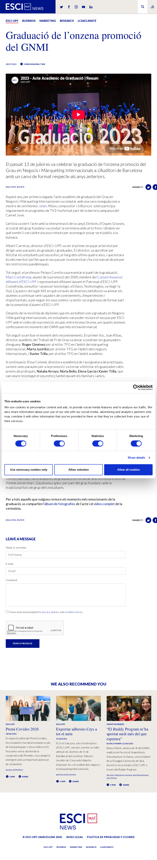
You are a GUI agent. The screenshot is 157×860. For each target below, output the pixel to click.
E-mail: (9, 563)
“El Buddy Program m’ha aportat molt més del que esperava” (127, 733)
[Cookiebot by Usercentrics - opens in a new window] (136, 387)
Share (24, 776)
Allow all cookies (128, 469)
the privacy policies (48, 612)
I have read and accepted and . (46, 612)
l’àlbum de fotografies (59, 504)
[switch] (59, 443)
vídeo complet (104, 504)
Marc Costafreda (18, 277)
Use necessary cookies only (28, 469)
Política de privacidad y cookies (111, 837)
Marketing (47, 20)
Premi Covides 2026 (22, 729)
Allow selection (78, 469)
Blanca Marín (114, 743)
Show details (136, 457)
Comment (11, 580)
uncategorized (115, 724)
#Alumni (11, 186)
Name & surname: (16, 547)
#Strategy (18, 770)
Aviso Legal (74, 837)
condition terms (74, 612)
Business (29, 20)
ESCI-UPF (12, 20)
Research (67, 20)
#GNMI (20, 186)
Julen (43, 206)
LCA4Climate (87, 20)
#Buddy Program (116, 775)
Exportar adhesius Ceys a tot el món (76, 731)
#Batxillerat (62, 775)
